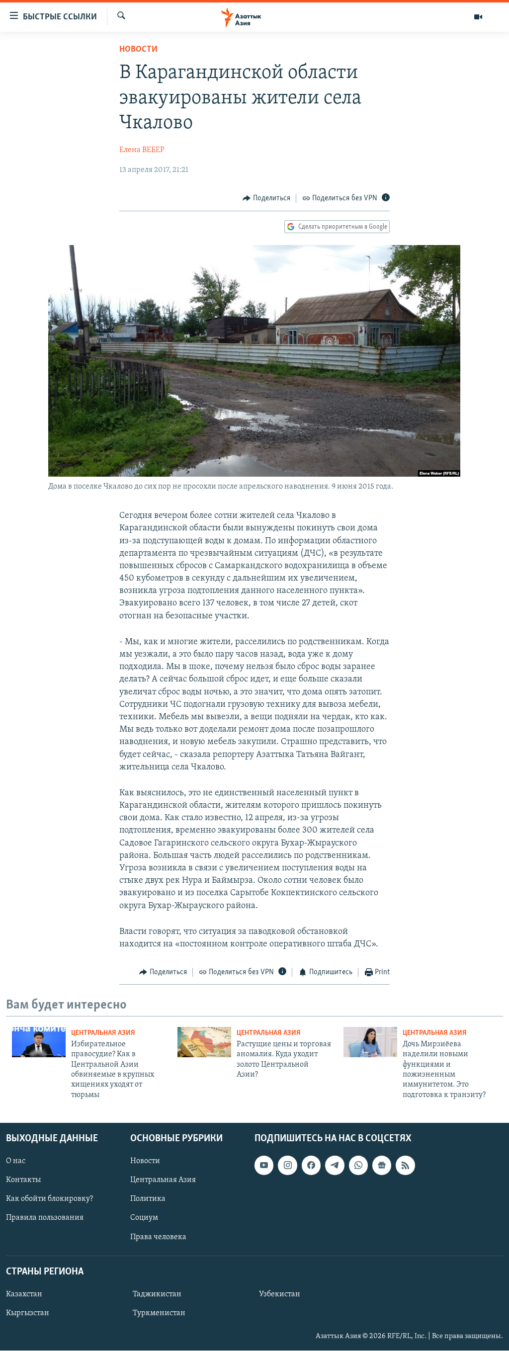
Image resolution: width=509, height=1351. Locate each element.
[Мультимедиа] (478, 17)
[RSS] (405, 1165)
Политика (148, 1199)
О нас (15, 1161)
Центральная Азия (103, 1033)
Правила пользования (45, 1218)
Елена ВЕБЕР (142, 150)
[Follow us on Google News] (381, 1165)
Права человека (158, 1237)
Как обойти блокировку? (49, 1199)
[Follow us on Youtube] (263, 1165)
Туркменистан (159, 1313)
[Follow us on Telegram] (334, 1165)
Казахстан (24, 1294)
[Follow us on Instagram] (287, 1165)
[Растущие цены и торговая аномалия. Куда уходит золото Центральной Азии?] (204, 1042)
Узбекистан (279, 1294)
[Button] (266, 198)
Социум (144, 1218)
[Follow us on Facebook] (311, 1165)
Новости (138, 49)
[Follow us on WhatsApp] (358, 1165)
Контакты (23, 1180)
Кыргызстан (27, 1313)
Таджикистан (157, 1294)
